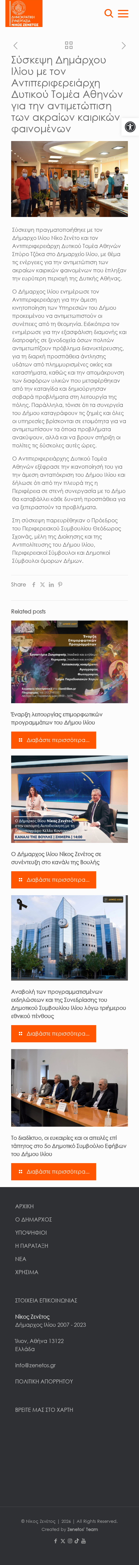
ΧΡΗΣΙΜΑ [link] (26, 1272)
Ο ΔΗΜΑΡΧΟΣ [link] (33, 1219)
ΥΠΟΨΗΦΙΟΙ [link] (31, 1232)
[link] (130, 127)
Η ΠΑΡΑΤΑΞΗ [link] (31, 1245)
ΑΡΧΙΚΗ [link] (24, 1206)
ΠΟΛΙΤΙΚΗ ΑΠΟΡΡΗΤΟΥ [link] (44, 1381)
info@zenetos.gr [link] (35, 1365)
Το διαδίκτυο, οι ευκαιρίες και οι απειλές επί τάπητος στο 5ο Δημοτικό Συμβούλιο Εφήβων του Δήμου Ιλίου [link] (69, 1145)
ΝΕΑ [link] (20, 1259)
